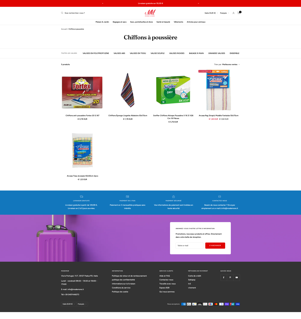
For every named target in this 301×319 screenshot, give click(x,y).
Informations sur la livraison (123, 284)
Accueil (64, 29)
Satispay (191, 280)
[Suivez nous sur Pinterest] (230, 277)
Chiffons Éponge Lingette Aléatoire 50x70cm (127, 115)
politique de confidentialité (123, 280)
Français (223, 13)
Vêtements (178, 22)
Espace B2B (164, 288)
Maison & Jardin (102, 22)
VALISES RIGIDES (176, 53)
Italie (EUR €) (210, 13)
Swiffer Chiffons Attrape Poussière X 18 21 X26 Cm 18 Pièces (173, 116)
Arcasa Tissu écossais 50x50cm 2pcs (82, 176)
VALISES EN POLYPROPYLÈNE (96, 53)
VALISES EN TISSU (138, 53)
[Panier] (238, 13)
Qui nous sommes (166, 292)
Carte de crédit (194, 276)
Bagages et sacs (119, 22)
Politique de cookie (120, 292)
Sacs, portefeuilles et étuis (141, 22)
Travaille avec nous (167, 284)
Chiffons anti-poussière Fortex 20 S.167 (82, 115)
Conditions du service (121, 288)
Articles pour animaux (196, 22)
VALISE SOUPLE (157, 53)
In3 (189, 284)
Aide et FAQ (164, 276)
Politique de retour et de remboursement (129, 276)
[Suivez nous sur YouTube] (236, 277)
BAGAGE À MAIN (196, 53)
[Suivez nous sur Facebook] (223, 277)
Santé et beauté (163, 22)
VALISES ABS (119, 53)
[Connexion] (233, 13)
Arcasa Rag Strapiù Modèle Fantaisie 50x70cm (218, 115)
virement (192, 288)
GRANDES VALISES (216, 53)
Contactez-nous (166, 280)
